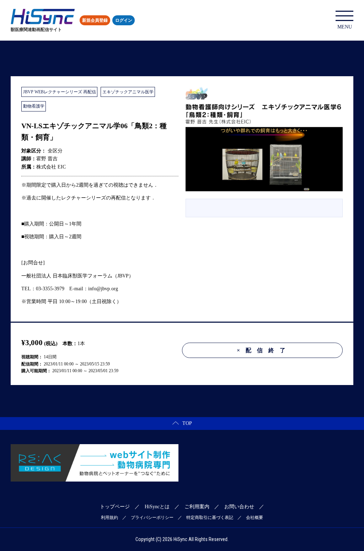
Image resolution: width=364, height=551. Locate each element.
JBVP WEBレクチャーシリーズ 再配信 (59, 91)
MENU (344, 27)
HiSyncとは (157, 506)
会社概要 (254, 517)
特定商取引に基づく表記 (209, 517)
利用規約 (109, 517)
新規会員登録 (95, 20)
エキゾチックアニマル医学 (128, 91)
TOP (187, 423)
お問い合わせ (239, 506)
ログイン (123, 20)
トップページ (115, 506)
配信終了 (264, 350)
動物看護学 (33, 106)
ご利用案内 (196, 506)
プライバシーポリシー (152, 517)
